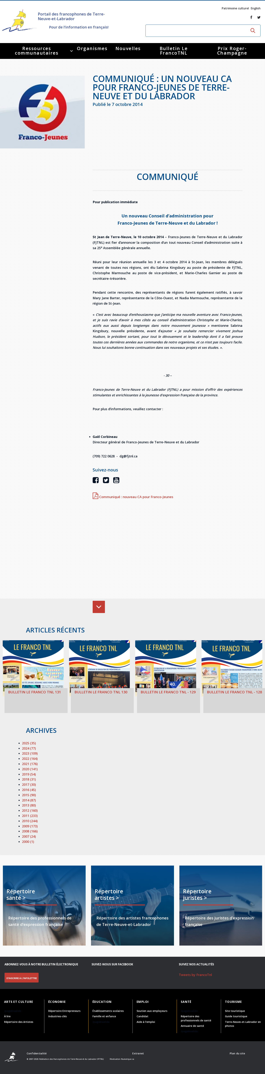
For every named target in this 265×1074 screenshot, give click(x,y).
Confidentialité (37, 1053)
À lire (7, 1016)
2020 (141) (30, 769)
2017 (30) (29, 784)
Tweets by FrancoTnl (195, 975)
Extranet (138, 1053)
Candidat (142, 1016)
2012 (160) (30, 810)
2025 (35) (29, 743)
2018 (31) (29, 779)
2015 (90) (29, 795)
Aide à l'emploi (146, 1022)
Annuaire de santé (192, 1026)
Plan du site (237, 1053)
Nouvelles (128, 48)
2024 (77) (29, 748)
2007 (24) (29, 836)
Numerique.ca (127, 1059)
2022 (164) (30, 758)
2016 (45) (29, 790)
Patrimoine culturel (235, 8)
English (255, 8)
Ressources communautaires (36, 50)
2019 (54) (29, 774)
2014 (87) (29, 800)
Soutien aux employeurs (152, 1011)
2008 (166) (30, 831)
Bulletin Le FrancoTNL (174, 50)
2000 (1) (28, 841)
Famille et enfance (104, 1016)
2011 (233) (30, 816)
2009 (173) (30, 826)
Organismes (92, 48)
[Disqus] (167, 550)
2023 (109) (30, 753)
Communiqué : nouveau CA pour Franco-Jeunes (135, 497)
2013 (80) (29, 805)
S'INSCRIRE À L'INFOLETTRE (21, 978)
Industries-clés (57, 1016)
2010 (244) (30, 821)
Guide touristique (236, 1016)
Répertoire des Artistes (18, 1022)
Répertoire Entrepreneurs (64, 1011)
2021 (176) (30, 764)
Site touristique (235, 1011)
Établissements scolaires (108, 1011)
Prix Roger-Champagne (232, 50)
